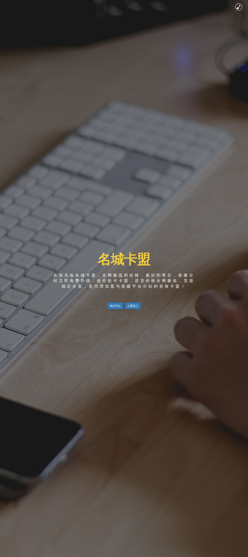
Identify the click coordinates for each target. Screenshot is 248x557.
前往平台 (115, 305)
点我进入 (132, 305)
